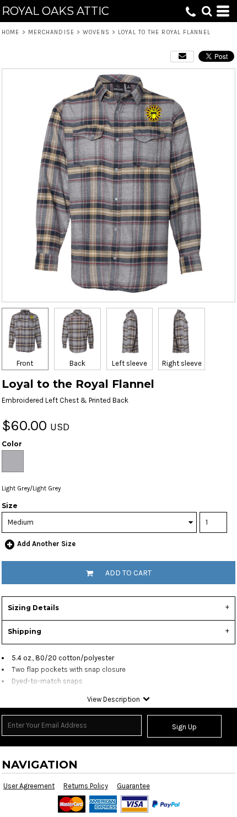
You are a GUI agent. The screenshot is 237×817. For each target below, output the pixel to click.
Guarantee (133, 786)
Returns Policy (85, 786)
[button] (206, 11)
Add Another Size (46, 544)
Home (10, 32)
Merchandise (51, 32)
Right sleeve (182, 363)
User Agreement (29, 786)
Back (77, 363)
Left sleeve (129, 363)
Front (25, 363)
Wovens (96, 32)
